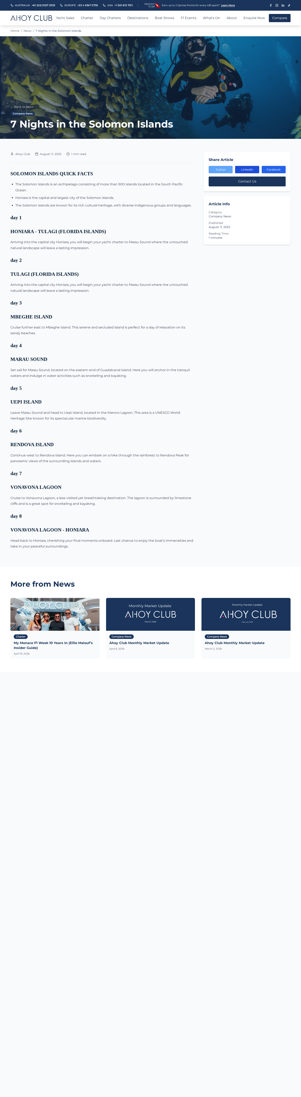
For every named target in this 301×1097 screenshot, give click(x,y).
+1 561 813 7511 (123, 5)
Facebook (274, 169)
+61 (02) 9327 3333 (43, 5)
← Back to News (22, 107)
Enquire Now (254, 18)
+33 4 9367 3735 (87, 5)
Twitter (221, 169)
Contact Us (247, 181)
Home (14, 31)
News (27, 31)
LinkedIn (247, 169)
